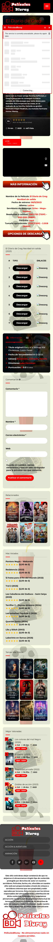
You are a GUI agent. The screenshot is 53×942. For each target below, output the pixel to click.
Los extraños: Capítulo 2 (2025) (21, 613)
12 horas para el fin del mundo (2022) (25, 577)
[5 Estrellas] (24, 120)
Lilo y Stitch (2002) (15, 629)
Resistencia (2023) (15, 569)
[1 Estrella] (14, 120)
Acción (9, 840)
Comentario (12, 389)
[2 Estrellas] (16, 120)
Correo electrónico (16, 435)
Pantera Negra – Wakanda (19, 561)
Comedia (33, 359)
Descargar (22, 268)
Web (8, 448)
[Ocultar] (49, 27)
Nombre (11, 421)
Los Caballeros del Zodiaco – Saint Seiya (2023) (26, 595)
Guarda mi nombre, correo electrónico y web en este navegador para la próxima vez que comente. (25, 467)
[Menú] (4, 27)
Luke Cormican (27, 363)
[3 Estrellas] (19, 120)
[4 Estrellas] (21, 120)
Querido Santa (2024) (17, 621)
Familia (43, 359)
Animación (22, 359)
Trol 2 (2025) (12, 586)
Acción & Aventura (16, 846)
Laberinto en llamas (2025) (19, 637)
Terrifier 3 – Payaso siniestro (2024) (23, 605)
